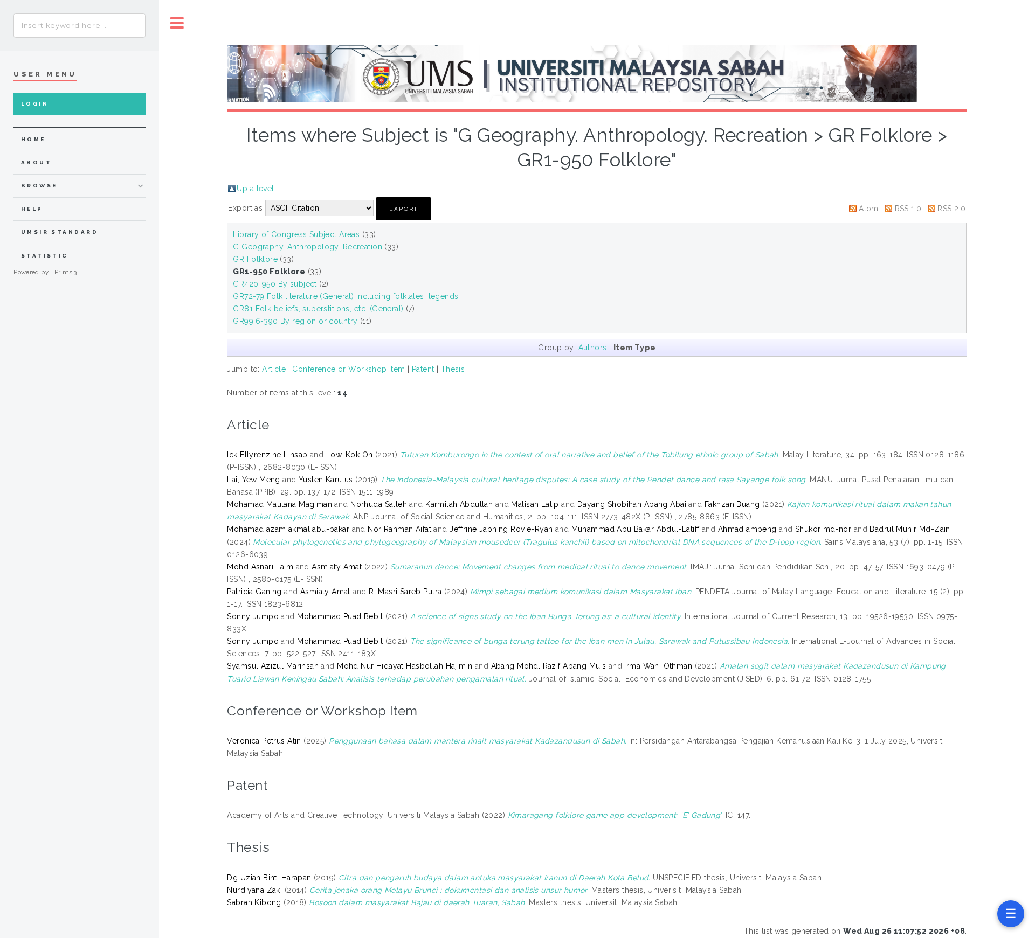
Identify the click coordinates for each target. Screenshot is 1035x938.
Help (32, 209)
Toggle (177, 23)
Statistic (44, 256)
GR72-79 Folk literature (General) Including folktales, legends (345, 296)
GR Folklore (255, 259)
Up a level (255, 188)
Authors (592, 347)
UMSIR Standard (60, 232)
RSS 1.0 (908, 208)
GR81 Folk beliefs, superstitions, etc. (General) (318, 308)
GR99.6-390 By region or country (295, 321)
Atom (869, 208)
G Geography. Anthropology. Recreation (307, 246)
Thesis (453, 369)
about (36, 162)
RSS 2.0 (951, 208)
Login (35, 104)
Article (274, 369)
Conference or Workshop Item (348, 369)
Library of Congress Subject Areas (296, 234)
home (33, 139)
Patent (423, 369)
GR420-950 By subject (274, 284)
